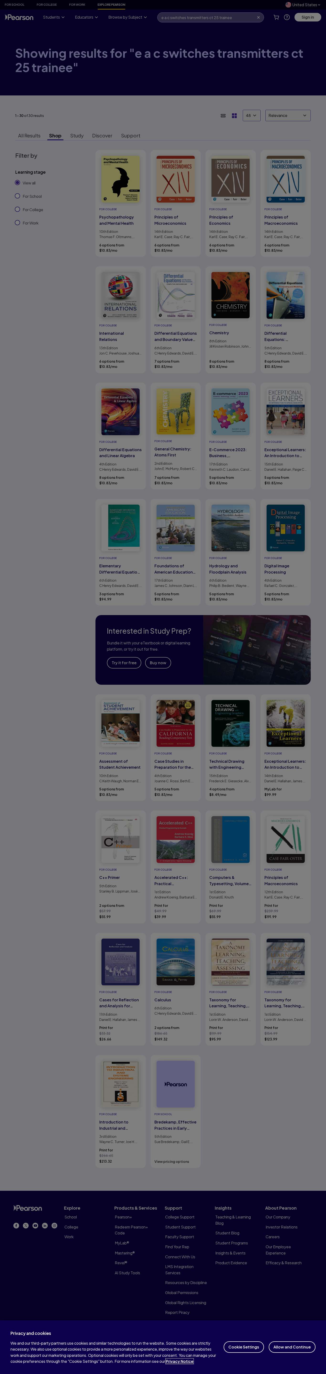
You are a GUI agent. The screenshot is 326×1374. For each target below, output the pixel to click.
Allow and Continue (292, 1346)
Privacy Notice (179, 1361)
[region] (163, 1347)
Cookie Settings (243, 1346)
